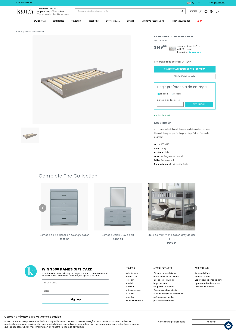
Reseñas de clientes (204, 287)
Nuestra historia (202, 277)
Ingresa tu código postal (168, 100)
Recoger (177, 94)
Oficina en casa (113, 21)
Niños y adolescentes (180, 21)
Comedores (76, 21)
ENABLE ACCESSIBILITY (24, 3)
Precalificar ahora (184, 76)
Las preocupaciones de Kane (208, 280)
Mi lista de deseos (134, 301)
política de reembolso (164, 301)
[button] (39, 21)
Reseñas (193, 11)
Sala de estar (40, 21)
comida (130, 287)
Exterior (130, 21)
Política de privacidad (72, 327)
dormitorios (131, 277)
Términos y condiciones (165, 273)
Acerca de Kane (202, 273)
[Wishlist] (206, 11)
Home (19, 32)
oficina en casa (133, 290)
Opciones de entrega (164, 280)
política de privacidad (164, 297)
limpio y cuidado (161, 283)
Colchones (94, 21)
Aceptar (211, 322)
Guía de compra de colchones (168, 294)
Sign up (75, 299)
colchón (130, 283)
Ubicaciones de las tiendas (166, 277)
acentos (130, 297)
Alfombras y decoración (153, 21)
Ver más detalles (44, 14)
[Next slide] (193, 208)
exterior (130, 280)
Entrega (164, 94)
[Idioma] (211, 11)
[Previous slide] (42, 208)
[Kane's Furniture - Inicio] (25, 11)
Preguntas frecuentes (164, 287)
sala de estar (132, 273)
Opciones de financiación (166, 290)
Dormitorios (58, 21)
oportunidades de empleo (207, 283)
